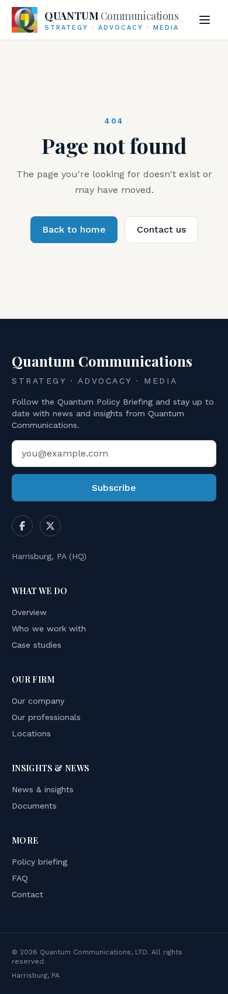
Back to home (74, 229)
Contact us (161, 229)
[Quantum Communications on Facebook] (22, 525)
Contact (27, 894)
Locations (31, 733)
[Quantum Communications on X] (50, 525)
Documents (34, 805)
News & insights (43, 789)
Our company (38, 700)
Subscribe (114, 487)
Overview (29, 612)
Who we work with (49, 628)
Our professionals (46, 717)
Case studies (36, 644)
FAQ (20, 878)
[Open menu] (204, 19)
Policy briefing (39, 861)
